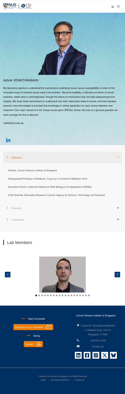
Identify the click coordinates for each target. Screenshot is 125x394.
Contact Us (98, 346)
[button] (8, 140)
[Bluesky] (113, 355)
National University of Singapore (54, 376)
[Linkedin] (78, 355)
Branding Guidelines (60, 379)
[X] (104, 355)
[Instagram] (95, 355)
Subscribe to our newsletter (29, 327)
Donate (29, 344)
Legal (43, 379)
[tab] (62, 157)
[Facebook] (87, 355)
